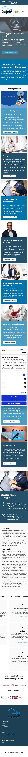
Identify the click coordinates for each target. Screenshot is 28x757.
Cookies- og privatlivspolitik (8, 740)
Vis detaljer (21, 392)
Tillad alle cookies (14, 396)
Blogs (3, 742)
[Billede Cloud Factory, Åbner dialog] (22, 685)
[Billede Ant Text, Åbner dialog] (5, 685)
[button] (14, 15)
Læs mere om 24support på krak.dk (14, 752)
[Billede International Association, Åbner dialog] (5, 697)
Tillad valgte (14, 399)
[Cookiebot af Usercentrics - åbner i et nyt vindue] (21, 352)
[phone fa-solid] (12, 3)
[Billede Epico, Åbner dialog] (14, 685)
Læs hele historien (14, 616)
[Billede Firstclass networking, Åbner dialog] (23, 697)
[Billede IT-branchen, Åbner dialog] (14, 697)
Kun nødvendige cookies (14, 403)
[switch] (25, 379)
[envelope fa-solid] (14, 3)
